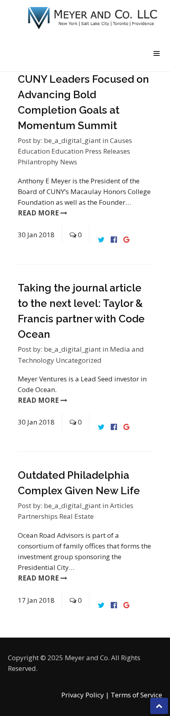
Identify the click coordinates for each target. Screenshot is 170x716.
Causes (121, 140)
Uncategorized (79, 360)
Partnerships (38, 516)
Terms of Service (136, 694)
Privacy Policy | (85, 694)
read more (39, 212)
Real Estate (76, 516)
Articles (121, 505)
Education (34, 151)
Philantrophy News (47, 161)
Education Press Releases (90, 151)
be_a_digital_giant (72, 140)
